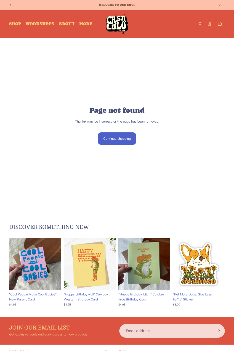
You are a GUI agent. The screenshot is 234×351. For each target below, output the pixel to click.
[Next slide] (56, 264)
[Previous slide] (14, 264)
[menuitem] (85, 23)
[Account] (210, 24)
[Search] (200, 24)
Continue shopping (117, 139)
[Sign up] (218, 331)
